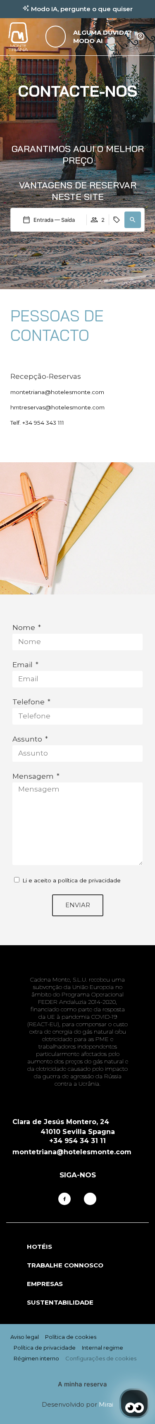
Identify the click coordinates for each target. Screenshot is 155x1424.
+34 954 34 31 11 (77, 1141)
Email (23, 665)
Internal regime (102, 1347)
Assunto (28, 739)
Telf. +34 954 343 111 (37, 422)
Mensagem (33, 776)
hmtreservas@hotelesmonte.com (57, 407)
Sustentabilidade (60, 1302)
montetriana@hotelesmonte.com (57, 392)
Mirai (106, 1404)
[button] (132, 220)
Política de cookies (70, 1337)
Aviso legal (24, 1337)
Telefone (29, 702)
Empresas (45, 1284)
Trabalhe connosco (65, 1265)
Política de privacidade (45, 1347)
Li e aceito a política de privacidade (71, 880)
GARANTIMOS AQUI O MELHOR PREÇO (78, 154)
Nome (24, 627)
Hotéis (39, 1246)
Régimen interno (36, 1358)
